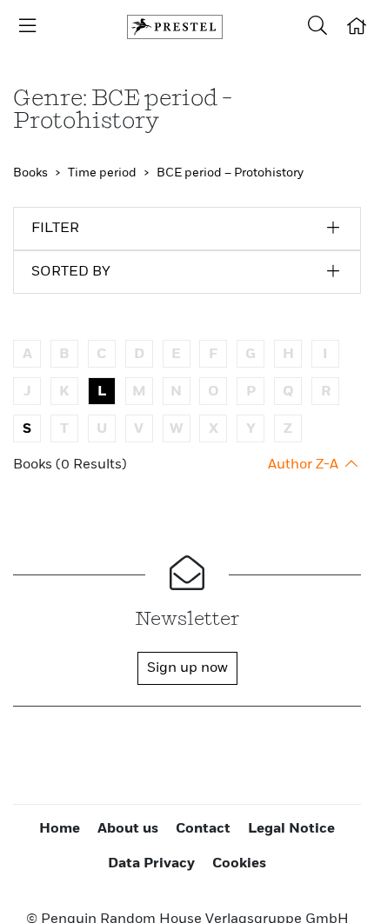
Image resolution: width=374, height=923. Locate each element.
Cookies (239, 864)
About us (127, 829)
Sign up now (187, 668)
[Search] (317, 27)
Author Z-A (305, 465)
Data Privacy (151, 864)
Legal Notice (291, 829)
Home (59, 829)
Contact (203, 829)
